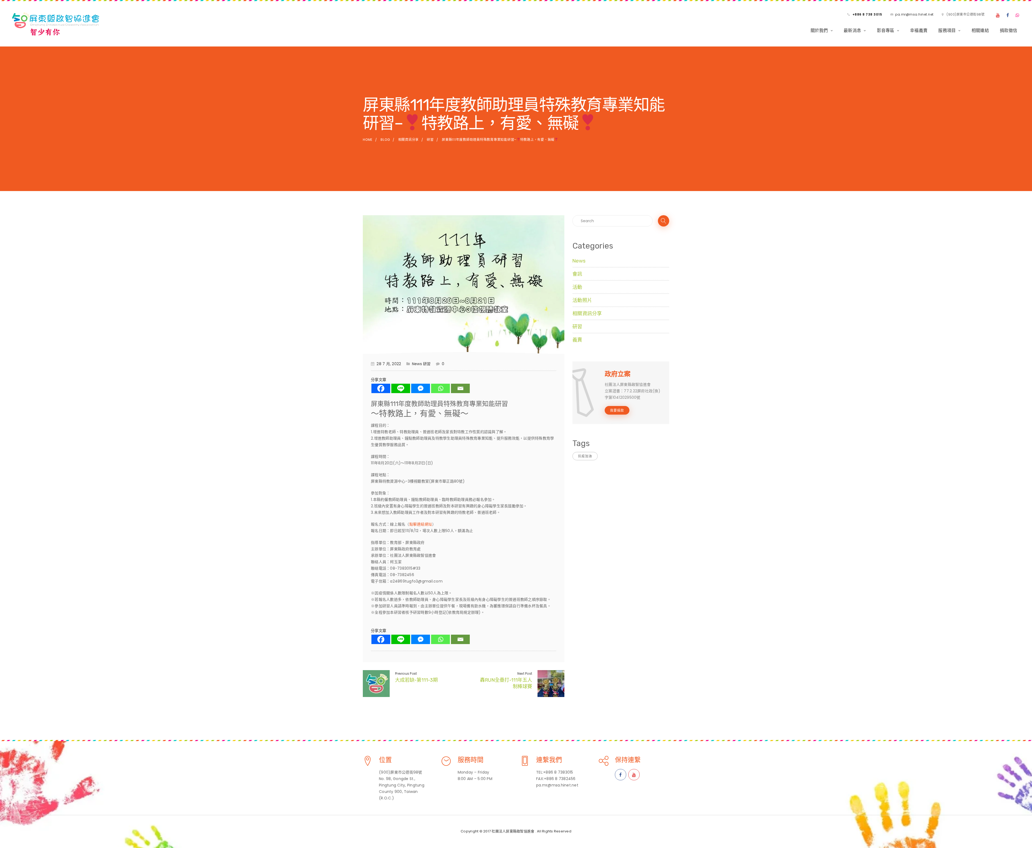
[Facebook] (1007, 15)
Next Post (524, 673)
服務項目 (947, 30)
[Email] (460, 388)
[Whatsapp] (440, 388)
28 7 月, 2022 (389, 363)
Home (367, 139)
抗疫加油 (585, 456)
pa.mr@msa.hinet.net (914, 14)
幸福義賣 (918, 30)
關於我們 (819, 30)
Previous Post (406, 673)
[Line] (400, 388)
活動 (577, 287)
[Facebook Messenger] (420, 388)
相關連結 (980, 30)
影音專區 (885, 30)
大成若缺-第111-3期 (416, 680)
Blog (385, 139)
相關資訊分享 (408, 139)
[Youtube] (998, 15)
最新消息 (852, 30)
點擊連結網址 (420, 524)
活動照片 (582, 300)
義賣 (577, 339)
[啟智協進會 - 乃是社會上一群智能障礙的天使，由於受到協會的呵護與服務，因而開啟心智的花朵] (55, 22)
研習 (430, 139)
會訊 (577, 274)
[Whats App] (1018, 15)
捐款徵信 (1008, 30)
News (417, 363)
